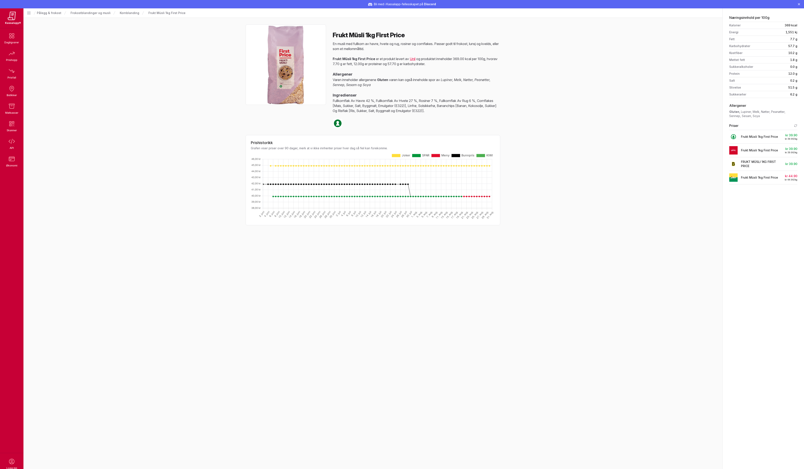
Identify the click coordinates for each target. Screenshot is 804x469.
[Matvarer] (29, 13)
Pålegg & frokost (49, 13)
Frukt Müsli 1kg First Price (167, 13)
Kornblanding (129, 13)
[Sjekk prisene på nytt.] (795, 125)
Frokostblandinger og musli (91, 13)
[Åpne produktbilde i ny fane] (286, 64)
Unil (412, 59)
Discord (430, 4)
